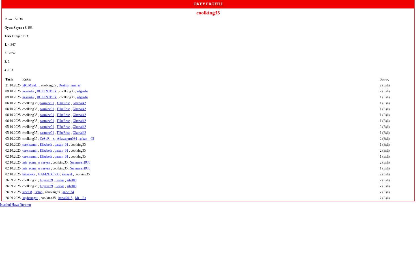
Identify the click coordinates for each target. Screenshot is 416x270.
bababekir (28, 174)
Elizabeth (46, 145)
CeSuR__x (47, 139)
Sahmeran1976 (80, 162)
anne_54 (68, 192)
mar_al (75, 85)
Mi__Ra (80, 198)
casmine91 (47, 103)
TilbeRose (63, 103)
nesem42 (28, 91)
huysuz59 (46, 180)
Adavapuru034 (67, 139)
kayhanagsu (30, 198)
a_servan (44, 162)
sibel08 (71, 180)
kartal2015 (65, 198)
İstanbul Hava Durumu (15, 205)
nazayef (67, 174)
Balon (38, 192)
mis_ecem (29, 162)
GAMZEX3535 (48, 174)
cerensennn (29, 145)
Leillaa (59, 180)
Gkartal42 (79, 103)
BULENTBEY (47, 91)
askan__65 (87, 139)
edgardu (82, 91)
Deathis (64, 85)
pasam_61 (61, 145)
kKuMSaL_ (30, 85)
